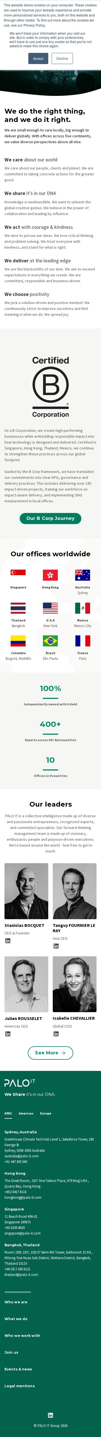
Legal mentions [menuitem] (19, 1386)
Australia (82, 587)
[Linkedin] (50, 1415)
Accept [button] (38, 58)
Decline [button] (62, 58)
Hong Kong (50, 587)
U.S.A (50, 620)
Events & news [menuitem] (18, 1369)
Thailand (18, 620)
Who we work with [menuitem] (22, 1336)
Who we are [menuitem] (15, 1302)
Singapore (18, 587)
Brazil (50, 653)
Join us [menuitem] (11, 1352)
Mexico (82, 620)
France (82, 653)
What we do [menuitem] (15, 1319)
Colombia (18, 653)
